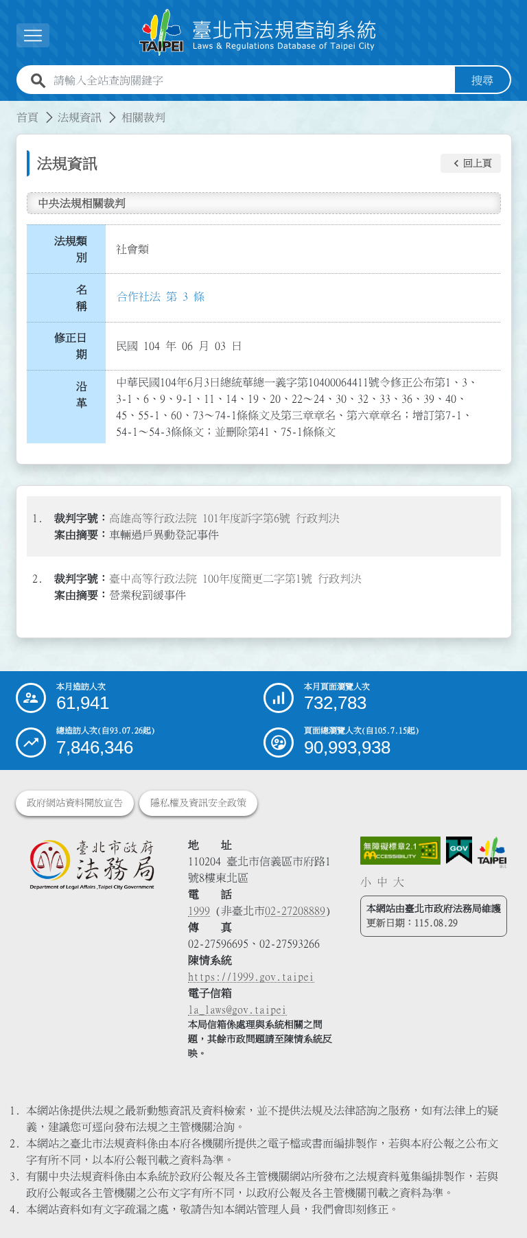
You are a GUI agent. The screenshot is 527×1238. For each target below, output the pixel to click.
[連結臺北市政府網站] (492, 853)
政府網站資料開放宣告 (75, 803)
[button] (471, 163)
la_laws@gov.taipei (237, 1009)
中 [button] (382, 881)
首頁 (27, 117)
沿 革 (85, 394)
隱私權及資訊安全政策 (198, 803)
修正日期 (70, 346)
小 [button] (365, 881)
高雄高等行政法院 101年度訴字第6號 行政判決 (224, 518)
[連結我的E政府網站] (459, 851)
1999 (199, 910)
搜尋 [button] (482, 80)
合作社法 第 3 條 (160, 296)
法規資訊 (80, 117)
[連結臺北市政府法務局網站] (91, 865)
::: (8, 109)
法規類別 (70, 249)
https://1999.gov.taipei (251, 976)
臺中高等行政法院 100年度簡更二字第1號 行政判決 (235, 578)
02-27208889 (295, 910)
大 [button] (398, 881)
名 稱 (85, 298)
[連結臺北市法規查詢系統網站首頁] (258, 32)
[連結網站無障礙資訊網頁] (400, 851)
